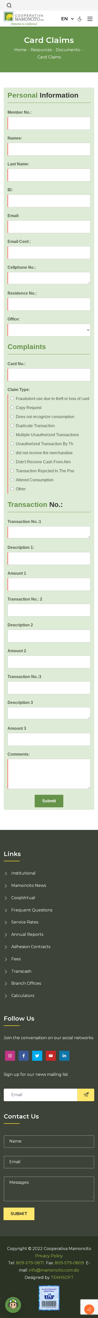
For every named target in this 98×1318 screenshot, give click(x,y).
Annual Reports (27, 934)
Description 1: (21, 547)
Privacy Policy (49, 1256)
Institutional (23, 873)
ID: (10, 190)
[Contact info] (89, 1309)
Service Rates (24, 922)
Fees (16, 959)
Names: (15, 138)
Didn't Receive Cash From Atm (43, 462)
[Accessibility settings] (80, 18)
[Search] (9, 5)
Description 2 (20, 625)
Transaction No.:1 (24, 521)
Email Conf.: (19, 241)
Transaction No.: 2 (25, 599)
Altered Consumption (35, 480)
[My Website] (24, 18)
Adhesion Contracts (30, 946)
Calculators (22, 995)
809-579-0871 (30, 1263)
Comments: (19, 754)
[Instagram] (10, 1056)
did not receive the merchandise (44, 453)
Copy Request (28, 408)
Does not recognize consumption (45, 417)
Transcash (21, 971)
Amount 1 (17, 573)
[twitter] (37, 1056)
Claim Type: (19, 389)
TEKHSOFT (62, 1277)
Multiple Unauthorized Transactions (47, 435)
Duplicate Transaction (35, 426)
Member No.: (20, 112)
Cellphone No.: (22, 267)
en (64, 19)
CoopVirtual (23, 897)
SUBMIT (19, 1213)
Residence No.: (22, 293)
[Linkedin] (64, 1056)
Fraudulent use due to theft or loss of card (52, 399)
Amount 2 (17, 651)
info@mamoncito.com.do (54, 1270)
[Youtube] (51, 1056)
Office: (14, 319)
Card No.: (17, 364)
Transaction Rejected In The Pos (45, 471)
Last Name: (18, 164)
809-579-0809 (69, 1263)
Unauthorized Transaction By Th (44, 444)
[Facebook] (24, 1056)
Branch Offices (26, 983)
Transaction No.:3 (24, 677)
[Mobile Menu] (90, 18)
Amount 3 (17, 728)
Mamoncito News (28, 885)
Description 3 (20, 702)
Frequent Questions (31, 910)
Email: (13, 216)
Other (21, 489)
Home (20, 49)
